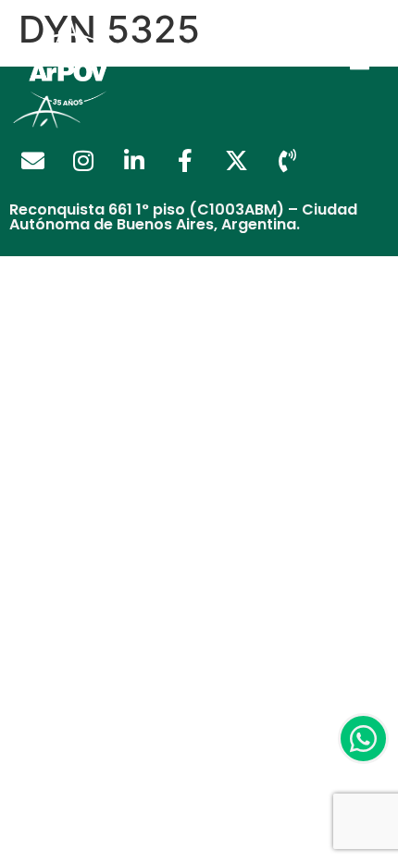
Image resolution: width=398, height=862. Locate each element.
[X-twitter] (236, 161)
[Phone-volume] (287, 161)
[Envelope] (32, 161)
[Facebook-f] (185, 161)
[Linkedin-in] (134, 161)
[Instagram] (83, 161)
